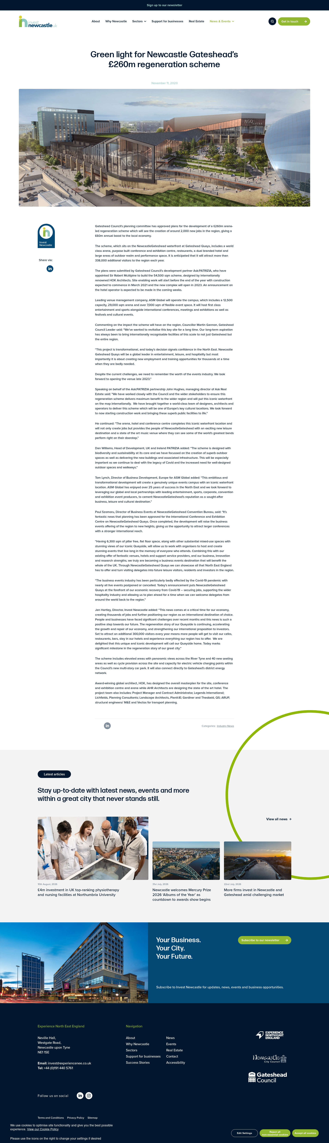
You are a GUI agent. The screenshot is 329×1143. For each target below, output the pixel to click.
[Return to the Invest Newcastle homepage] (38, 21)
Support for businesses (143, 1056)
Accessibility (175, 1062)
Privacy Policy (75, 1118)
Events (171, 1043)
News (170, 1037)
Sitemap (93, 1118)
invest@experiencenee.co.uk (69, 1063)
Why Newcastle (137, 1043)
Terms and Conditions (51, 1118)
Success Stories (138, 1062)
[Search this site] (272, 21)
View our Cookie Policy (43, 1129)
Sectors (131, 1050)
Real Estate (174, 1050)
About (130, 1037)
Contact (172, 1056)
